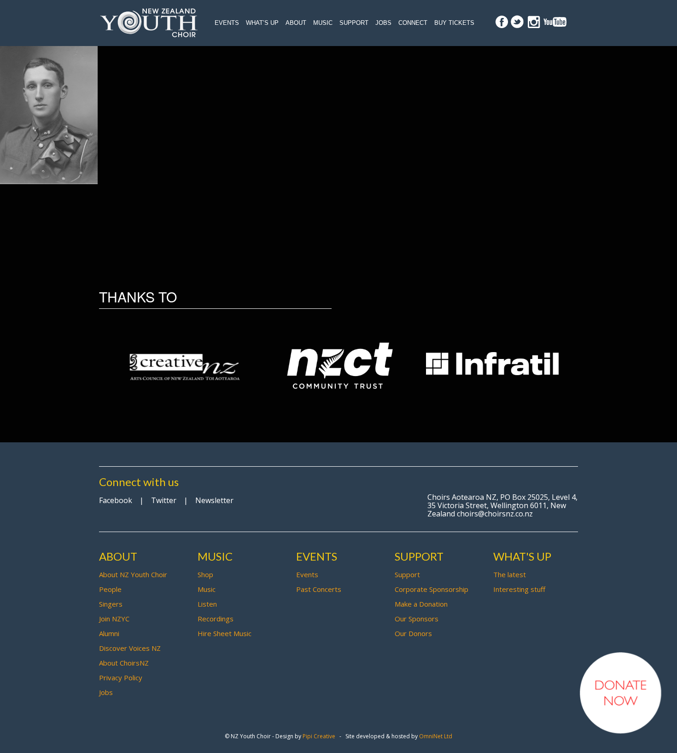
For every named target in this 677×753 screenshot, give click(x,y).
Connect (412, 22)
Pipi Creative (319, 736)
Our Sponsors (416, 618)
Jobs (383, 22)
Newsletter (214, 500)
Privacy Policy (120, 677)
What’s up (262, 22)
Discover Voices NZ (130, 648)
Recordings (215, 618)
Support (353, 22)
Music (323, 22)
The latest (509, 574)
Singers (111, 603)
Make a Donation (421, 603)
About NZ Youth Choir (133, 574)
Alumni (109, 633)
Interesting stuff (519, 589)
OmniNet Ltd (435, 736)
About (296, 22)
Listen (207, 603)
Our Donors (413, 633)
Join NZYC (114, 618)
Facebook (115, 500)
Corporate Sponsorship (431, 589)
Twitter (163, 500)
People (110, 589)
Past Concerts (318, 589)
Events (227, 22)
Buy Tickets (454, 22)
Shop (205, 574)
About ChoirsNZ (124, 662)
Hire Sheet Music (224, 633)
